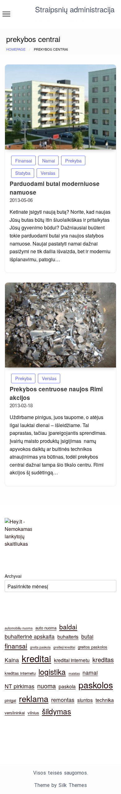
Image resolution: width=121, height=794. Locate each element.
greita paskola (40, 647)
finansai (16, 645)
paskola (67, 686)
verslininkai (15, 713)
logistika (52, 671)
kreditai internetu (72, 660)
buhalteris (67, 636)
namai (90, 672)
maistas (74, 673)
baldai (68, 626)
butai (87, 636)
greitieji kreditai (64, 647)
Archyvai (13, 576)
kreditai (36, 658)
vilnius (33, 713)
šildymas (56, 711)
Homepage (15, 49)
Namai (48, 160)
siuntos (85, 699)
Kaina (12, 660)
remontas (62, 700)
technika (105, 699)
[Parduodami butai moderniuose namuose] (60, 107)
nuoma (46, 686)
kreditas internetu (20, 673)
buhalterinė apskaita (30, 636)
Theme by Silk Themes (60, 785)
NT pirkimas (19, 686)
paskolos (95, 684)
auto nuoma (45, 628)
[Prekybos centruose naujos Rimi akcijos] (60, 325)
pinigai (10, 700)
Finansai (23, 160)
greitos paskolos (92, 647)
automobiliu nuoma (19, 628)
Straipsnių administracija (74, 9)
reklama (33, 698)
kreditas (103, 659)
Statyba (22, 173)
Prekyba (73, 160)
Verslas (48, 173)
